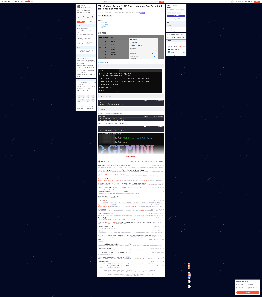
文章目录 (169, 25)
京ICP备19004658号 (120, 272)
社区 (16, 1)
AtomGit (21, 1)
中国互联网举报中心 (120, 274)
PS (102, 27)
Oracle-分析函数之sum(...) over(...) (84, 31)
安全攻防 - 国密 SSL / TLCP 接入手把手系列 (86, 50)
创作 (257, 1)
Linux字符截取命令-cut (84, 28)
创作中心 (250, 1)
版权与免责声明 (140, 274)
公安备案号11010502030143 (110, 272)
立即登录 (248, 292)
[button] (175, 19)
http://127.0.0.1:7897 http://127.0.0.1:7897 (113, 103)
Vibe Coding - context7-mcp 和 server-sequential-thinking (178, 37)
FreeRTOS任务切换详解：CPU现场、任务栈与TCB (86, 75)
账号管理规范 (134, 274)
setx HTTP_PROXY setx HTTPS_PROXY (113, 130)
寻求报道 (118, 271)
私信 (91, 21)
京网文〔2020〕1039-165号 (130, 272)
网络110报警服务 (113, 274)
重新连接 (103, 26)
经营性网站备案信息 (139, 272)
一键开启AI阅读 (176, 15)
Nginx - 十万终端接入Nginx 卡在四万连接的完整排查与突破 (86, 83)
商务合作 (114, 271)
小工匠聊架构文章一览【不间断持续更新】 (86, 35)
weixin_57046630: (81, 51)
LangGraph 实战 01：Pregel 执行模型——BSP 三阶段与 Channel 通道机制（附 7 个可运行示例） (85, 67)
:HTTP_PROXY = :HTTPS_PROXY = (113, 119)
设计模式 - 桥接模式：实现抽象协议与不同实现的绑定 (178, 35)
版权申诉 (144, 274)
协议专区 (122, 271)
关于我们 (105, 271)
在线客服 (146, 271)
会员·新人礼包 (239, 1)
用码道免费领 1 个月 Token (149, 100)
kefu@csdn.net (139, 271)
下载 (13, 1)
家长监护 (108, 274)
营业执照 (153, 274)
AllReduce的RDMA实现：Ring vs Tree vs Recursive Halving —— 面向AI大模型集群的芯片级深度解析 (86, 62)
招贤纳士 (109, 271)
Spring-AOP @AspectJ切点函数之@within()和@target (84, 42)
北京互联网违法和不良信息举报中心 (150, 272)
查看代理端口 (104, 22)
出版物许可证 (149, 274)
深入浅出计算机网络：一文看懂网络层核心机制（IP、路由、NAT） (86, 71)
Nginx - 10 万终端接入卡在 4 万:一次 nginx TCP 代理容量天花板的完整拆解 (86, 87)
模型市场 (28, 1)
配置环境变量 (104, 24)
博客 (9, 1)
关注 (108, 161)
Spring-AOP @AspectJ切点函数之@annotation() (84, 39)
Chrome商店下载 (128, 274)
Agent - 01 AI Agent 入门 (82, 90)
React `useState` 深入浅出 (84, 58)
